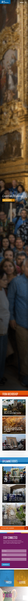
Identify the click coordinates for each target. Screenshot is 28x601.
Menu (22, 2)
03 (26, 197)
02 (26, 193)
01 (26, 189)
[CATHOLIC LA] (5, 2)
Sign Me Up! (6, 564)
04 (26, 202)
